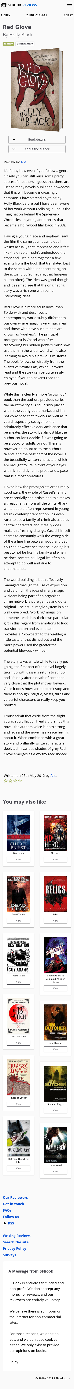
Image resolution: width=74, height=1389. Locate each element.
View (18, 859)
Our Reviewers (15, 1197)
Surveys (9, 1255)
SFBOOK (22, 5)
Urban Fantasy (25, 43)
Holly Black (37, 15)
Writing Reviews (17, 1235)
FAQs (7, 1210)
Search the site (16, 1242)
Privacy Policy (14, 1248)
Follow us (11, 1216)
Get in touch (13, 1204)
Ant (23, 162)
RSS (11, 1223)
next (69, 15)
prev (6, 15)
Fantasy (8, 43)
